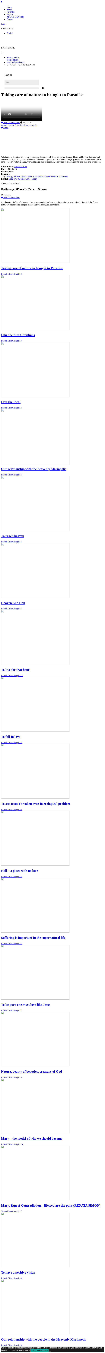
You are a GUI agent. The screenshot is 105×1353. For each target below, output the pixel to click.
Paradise (54, 176)
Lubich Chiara (20, 166)
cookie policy (12, 60)
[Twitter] (52, 135)
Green (17, 176)
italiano (25, 125)
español (11, 125)
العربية (4, 125)
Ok (33, 1350)
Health (24, 176)
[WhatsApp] (52, 143)
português (33, 125)
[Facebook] (52, 131)
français (18, 125)
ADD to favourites (11, 122)
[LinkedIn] (52, 139)
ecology (10, 176)
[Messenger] (52, 147)
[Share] (52, 151)
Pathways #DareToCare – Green (23, 179)
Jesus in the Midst (35, 176)
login (3, 24)
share (5, 127)
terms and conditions (15, 62)
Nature (47, 176)
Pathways (63, 176)
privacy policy (13, 57)
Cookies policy (42, 1350)
